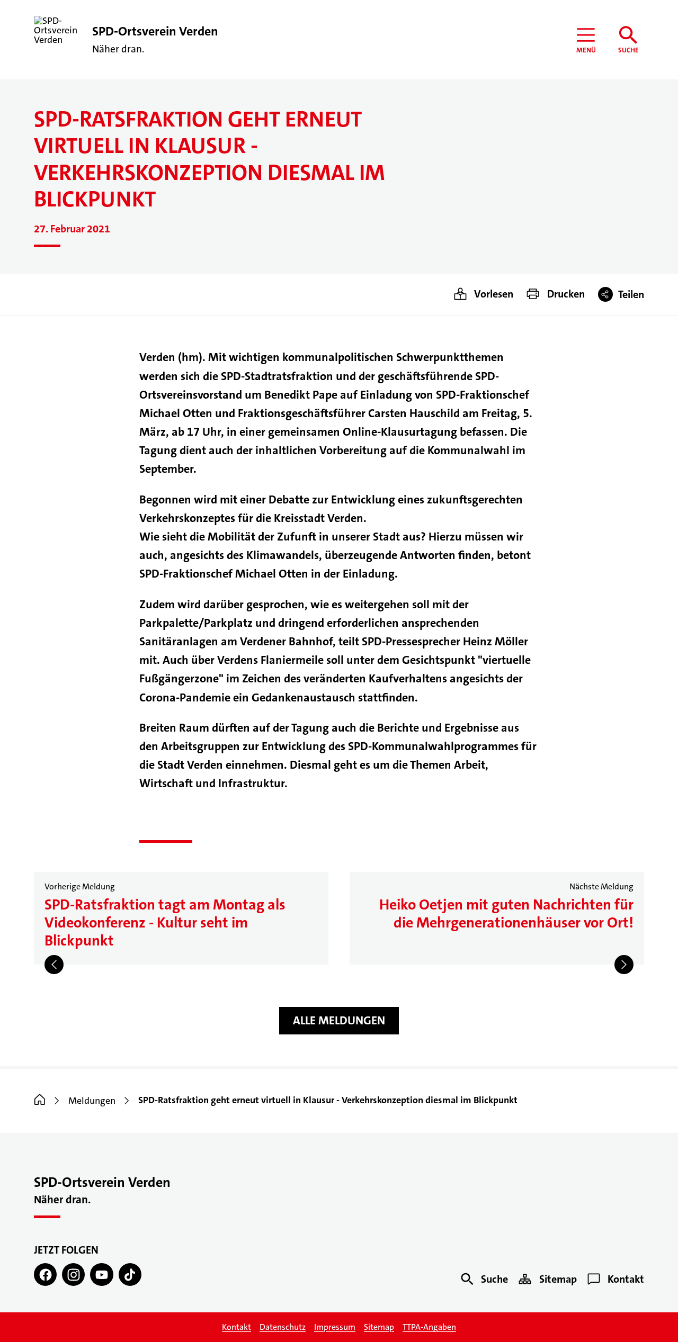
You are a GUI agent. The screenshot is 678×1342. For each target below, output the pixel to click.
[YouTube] (101, 1274)
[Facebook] (45, 1274)
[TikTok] (130, 1274)
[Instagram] (73, 1274)
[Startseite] (40, 1100)
